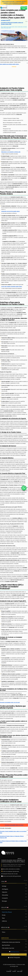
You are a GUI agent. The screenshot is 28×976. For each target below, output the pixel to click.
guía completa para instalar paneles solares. (9, 64)
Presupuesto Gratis (24, 8)
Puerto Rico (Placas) (7, 912)
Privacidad (8, 971)
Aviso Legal (19, 971)
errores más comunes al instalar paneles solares (11, 286)
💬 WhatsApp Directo (14, 951)
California (4, 921)
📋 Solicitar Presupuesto (14, 957)
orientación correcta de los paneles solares (10, 211)
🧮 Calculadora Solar (14, 954)
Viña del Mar (5, 895)
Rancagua (4, 901)
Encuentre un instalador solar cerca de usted (10, 702)
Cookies (14, 971)
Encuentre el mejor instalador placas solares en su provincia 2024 (13, 832)
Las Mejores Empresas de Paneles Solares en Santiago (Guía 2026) (13, 841)
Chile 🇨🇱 (3, 881)
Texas (3, 918)
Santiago (4, 886)
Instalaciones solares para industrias (11, 942)
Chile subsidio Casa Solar (8, 948)
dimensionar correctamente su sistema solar (10, 151)
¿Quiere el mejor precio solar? (14, 3)
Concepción (5, 898)
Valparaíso (4, 892)
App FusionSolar (6, 945)
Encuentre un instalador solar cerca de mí (14, 825)
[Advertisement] (14, 77)
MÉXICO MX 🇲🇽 (5, 927)
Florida (3, 915)
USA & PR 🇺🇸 (4, 907)
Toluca (3, 932)
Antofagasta (5, 889)
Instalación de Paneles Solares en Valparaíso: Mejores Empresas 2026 (12, 837)
